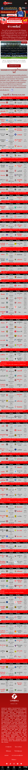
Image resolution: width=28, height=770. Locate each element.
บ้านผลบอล (3, 75)
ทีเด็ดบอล (8, 751)
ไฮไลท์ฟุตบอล (18, 751)
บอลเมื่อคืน (2, 769)
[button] (25, 3)
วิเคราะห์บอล (18, 747)
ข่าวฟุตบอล (8, 747)
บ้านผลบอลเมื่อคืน (12, 86)
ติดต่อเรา (14, 759)
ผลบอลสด (8, 769)
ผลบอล (6, 755)
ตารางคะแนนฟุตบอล (17, 755)
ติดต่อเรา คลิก (14, 703)
